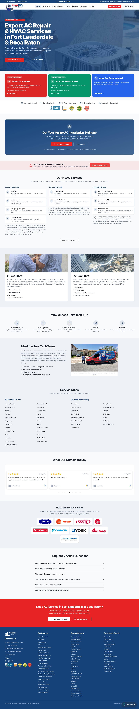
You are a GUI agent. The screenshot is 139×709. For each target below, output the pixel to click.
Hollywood (8, 421)
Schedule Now (128, 6)
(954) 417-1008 (64, 2)
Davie (38, 434)
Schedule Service (14, 60)
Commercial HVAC (43, 668)
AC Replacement (43, 687)
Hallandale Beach (42, 427)
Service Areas (57, 6)
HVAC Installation (43, 692)
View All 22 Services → (69, 240)
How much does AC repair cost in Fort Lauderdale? (52, 590)
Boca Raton (74, 404)
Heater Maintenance (44, 655)
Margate (7, 427)
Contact (92, 6)
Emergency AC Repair (45, 647)
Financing (84, 6)
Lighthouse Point (42, 441)
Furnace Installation (44, 684)
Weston (39, 414)
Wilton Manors (41, 417)
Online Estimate (114, 6)
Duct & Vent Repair (44, 679)
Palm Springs (75, 427)
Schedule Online (82, 619)
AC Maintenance (43, 645)
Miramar (7, 434)
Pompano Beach (42, 404)
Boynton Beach (76, 407)
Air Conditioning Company (46, 671)
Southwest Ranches (11, 444)
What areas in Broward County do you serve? (50, 574)
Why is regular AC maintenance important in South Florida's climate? (58, 579)
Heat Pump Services (44, 658)
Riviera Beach (75, 424)
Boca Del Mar (75, 414)
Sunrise (39, 424)
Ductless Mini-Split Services (46, 674)
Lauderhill (8, 438)
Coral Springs (41, 407)
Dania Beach (41, 431)
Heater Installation (43, 653)
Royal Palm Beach (76, 421)
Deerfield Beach (10, 407)
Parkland (7, 410)
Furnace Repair (42, 682)
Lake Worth (74, 410)
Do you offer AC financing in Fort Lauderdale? (50, 569)
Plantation (8, 414)
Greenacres (106, 414)
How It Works (81, 144)
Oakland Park (41, 438)
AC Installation (42, 642)
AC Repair (41, 639)
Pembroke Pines (10, 431)
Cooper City (8, 424)
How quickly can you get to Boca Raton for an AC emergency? (56, 563)
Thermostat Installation (45, 666)
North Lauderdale (10, 417)
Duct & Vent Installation (45, 676)
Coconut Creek (41, 410)
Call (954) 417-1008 (100, 165)
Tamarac (39, 421)
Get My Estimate (63, 144)
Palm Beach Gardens (77, 417)
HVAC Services (42, 637)
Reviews (75, 6)
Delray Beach (107, 404)
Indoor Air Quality (43, 663)
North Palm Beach (108, 424)
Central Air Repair (43, 690)
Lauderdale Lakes (10, 441)
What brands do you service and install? (48, 585)
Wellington (106, 421)
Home (38, 6)
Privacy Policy (118, 703)
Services (46, 6)
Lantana (105, 410)
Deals (68, 6)
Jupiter (105, 417)
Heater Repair (42, 650)
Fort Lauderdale (10, 404)
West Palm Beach (108, 407)
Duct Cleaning (42, 660)
